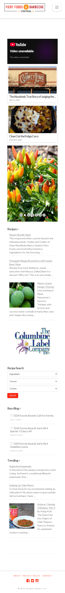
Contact (47, 576)
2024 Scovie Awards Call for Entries (34, 415)
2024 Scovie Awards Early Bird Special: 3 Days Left (29, 430)
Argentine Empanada (20, 466)
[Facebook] (28, 580)
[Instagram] (37, 580)
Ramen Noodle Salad (19, 234)
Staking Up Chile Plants (21, 485)
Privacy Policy (31, 576)
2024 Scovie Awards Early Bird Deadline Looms (29, 445)
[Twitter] (32, 580)
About (17, 576)
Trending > (13, 460)
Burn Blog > (14, 408)
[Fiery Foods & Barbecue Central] (25, 7)
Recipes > (12, 229)
